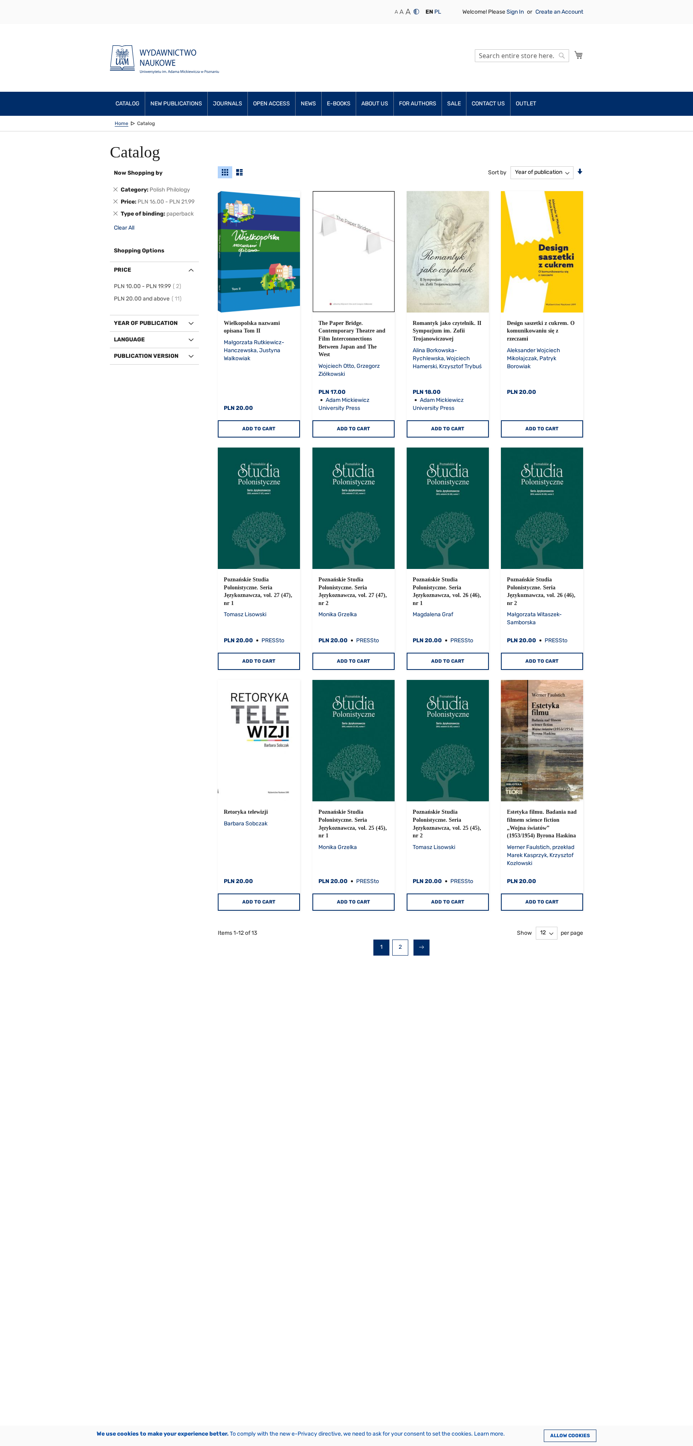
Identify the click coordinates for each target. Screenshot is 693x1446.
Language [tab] (129, 339)
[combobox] (522, 55)
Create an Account (559, 11)
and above (149, 298)
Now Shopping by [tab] (138, 172)
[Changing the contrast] (416, 12)
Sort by (497, 172)
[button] (429, 12)
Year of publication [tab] (146, 323)
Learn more (488, 1433)
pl (437, 11)
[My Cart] (578, 55)
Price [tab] (122, 269)
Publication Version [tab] (146, 356)
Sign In (516, 11)
